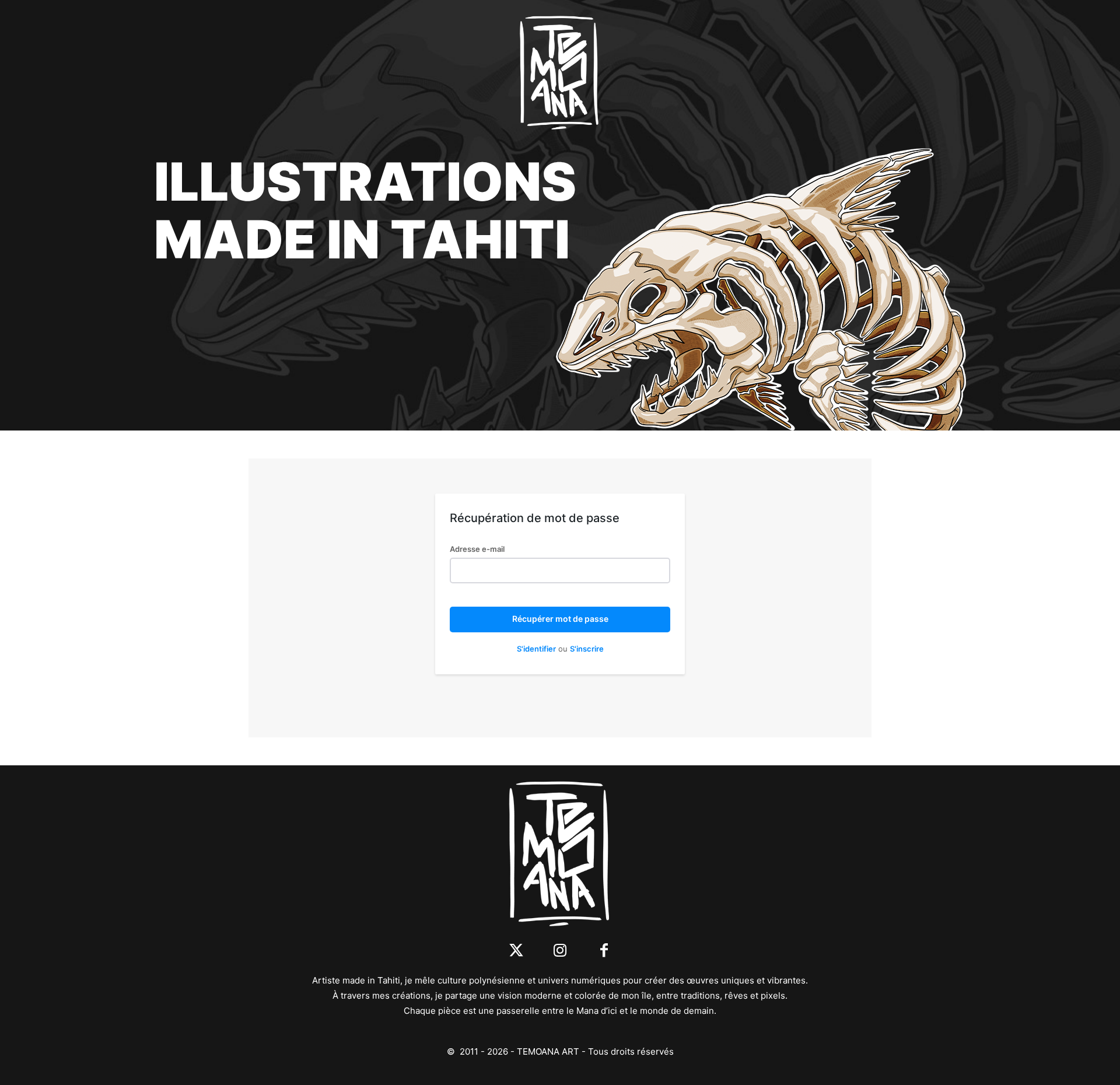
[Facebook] (604, 951)
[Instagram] (560, 951)
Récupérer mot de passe (560, 619)
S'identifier (536, 648)
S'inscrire (587, 648)
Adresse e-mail (477, 549)
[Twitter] (517, 951)
